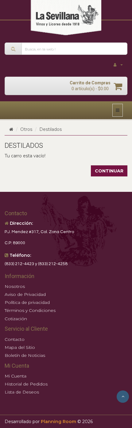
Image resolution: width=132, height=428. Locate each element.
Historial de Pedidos (26, 384)
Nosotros (15, 286)
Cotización (16, 318)
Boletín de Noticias (25, 355)
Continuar (109, 171)
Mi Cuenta (15, 376)
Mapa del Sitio (20, 347)
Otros (26, 129)
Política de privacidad (27, 302)
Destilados (50, 129)
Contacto (15, 339)
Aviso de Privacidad (25, 294)
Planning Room (58, 421)
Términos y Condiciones (30, 310)
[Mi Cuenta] (118, 65)
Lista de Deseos (22, 392)
